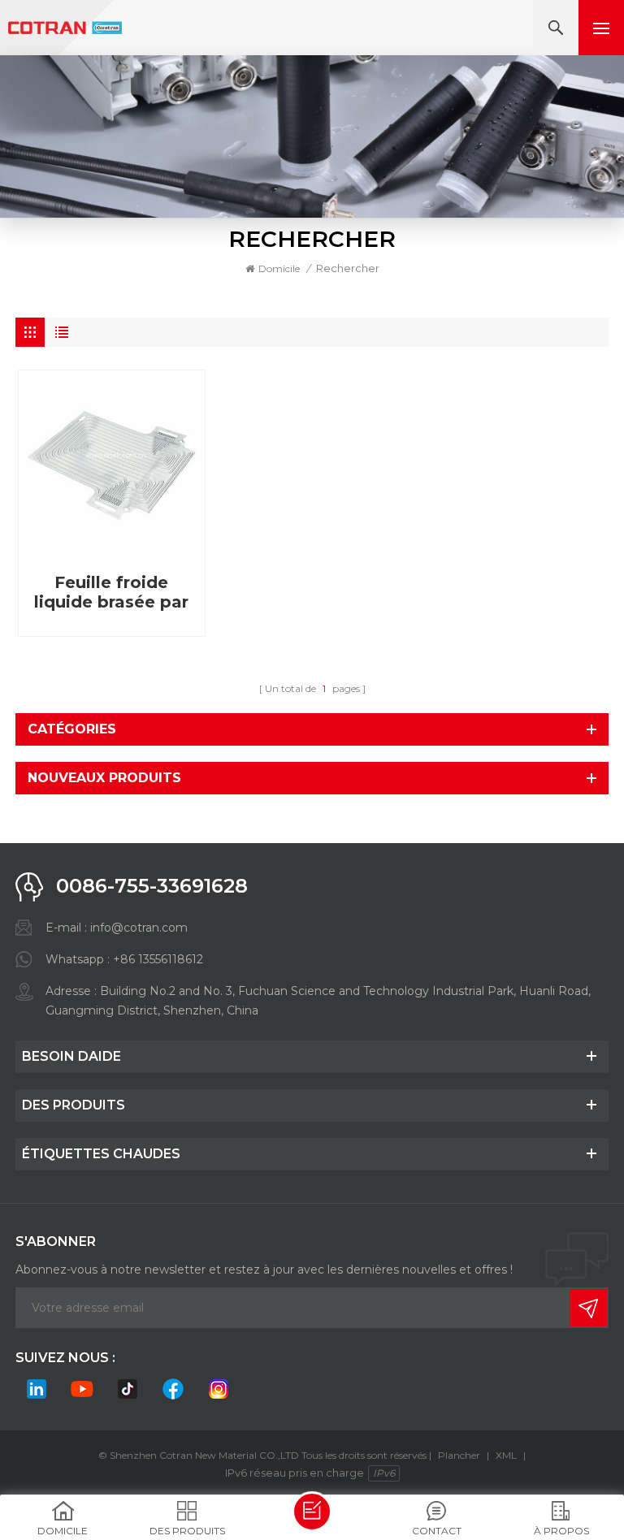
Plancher (459, 1455)
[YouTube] (82, 1389)
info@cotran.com (139, 927)
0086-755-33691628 (152, 886)
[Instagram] (219, 1389)
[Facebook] (173, 1389)
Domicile (279, 268)
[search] (555, 27)
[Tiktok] (128, 1389)
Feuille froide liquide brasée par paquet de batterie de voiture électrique (111, 592)
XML (506, 1455)
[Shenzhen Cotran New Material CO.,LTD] (65, 28)
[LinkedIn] (37, 1389)
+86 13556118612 (158, 959)
